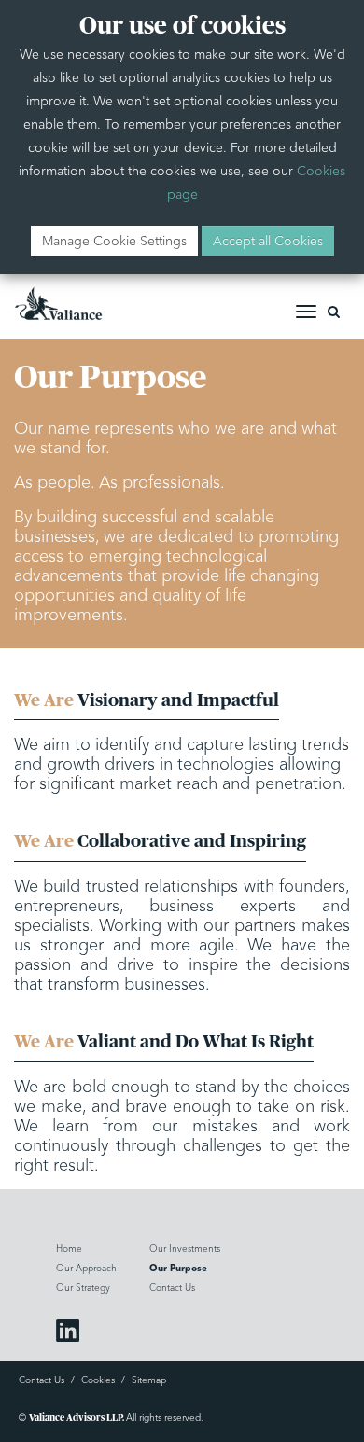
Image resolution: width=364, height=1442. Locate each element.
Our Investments (184, 1248)
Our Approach (86, 1268)
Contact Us (172, 1288)
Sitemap (149, 1380)
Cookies (98, 1380)
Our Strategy (83, 1288)
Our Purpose (178, 1268)
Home (69, 1248)
